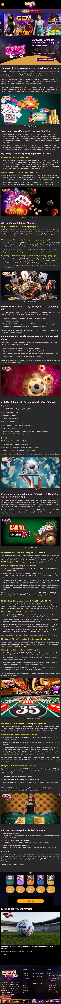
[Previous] (3, 24)
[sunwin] (15, 1001)
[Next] (57, 24)
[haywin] (46, 1001)
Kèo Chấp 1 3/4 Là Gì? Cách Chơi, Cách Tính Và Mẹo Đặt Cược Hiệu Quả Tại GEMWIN (27, 947)
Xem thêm (5, 954)
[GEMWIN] (30, 4)
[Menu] (2, 4)
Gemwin (34, 49)
